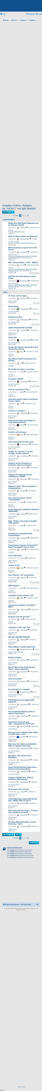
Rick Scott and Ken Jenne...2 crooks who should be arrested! (23, 811)
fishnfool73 (23, 660)
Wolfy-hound (24, 609)
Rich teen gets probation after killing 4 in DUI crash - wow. (23, 733)
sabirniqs (23, 228)
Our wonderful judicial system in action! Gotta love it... (21, 712)
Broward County (20, 232)
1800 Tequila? (13, 586)
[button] (28, 215)
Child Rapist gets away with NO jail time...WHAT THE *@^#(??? (22, 800)
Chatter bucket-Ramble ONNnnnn (25, 243)
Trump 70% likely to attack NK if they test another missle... (23, 348)
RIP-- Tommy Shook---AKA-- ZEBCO (23, 262)
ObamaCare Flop (15, 317)
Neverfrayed (24, 281)
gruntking (23, 803)
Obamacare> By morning (18, 789)
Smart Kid (12, 337)
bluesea (22, 558)
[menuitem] (2, 14)
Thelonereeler (24, 444)
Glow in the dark (15, 679)
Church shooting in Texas (18, 389)
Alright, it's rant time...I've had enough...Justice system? (20, 452)
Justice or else (14, 565)
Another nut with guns (17, 432)
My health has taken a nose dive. (21, 369)
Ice (21, 363)
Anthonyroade (24, 320)
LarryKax (23, 514)
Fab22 (22, 265)
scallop (22, 549)
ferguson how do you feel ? (19, 617)
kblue (22, 352)
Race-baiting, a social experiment (21, 647)
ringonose (23, 578)
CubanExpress (25, 309)
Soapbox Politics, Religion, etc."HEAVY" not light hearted (19, 207)
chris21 (22, 792)
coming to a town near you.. (19, 627)
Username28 (24, 704)
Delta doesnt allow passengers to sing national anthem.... (21, 421)
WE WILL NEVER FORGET (19, 637)
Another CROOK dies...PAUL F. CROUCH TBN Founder (21, 778)
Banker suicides (14, 657)
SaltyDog (23, 640)
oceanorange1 (24, 239)
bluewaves (23, 298)
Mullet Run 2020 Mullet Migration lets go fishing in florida (23, 224)
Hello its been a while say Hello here (23, 236)
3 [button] (25, 215)
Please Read (13, 306)
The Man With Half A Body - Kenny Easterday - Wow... (22, 823)
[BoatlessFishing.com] (21, 6)
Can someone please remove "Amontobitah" (20, 499)
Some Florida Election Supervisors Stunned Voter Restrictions (22, 768)
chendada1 (23, 252)
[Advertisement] (21, 113)
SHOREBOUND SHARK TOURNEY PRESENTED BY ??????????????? (22, 257)
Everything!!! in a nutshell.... (19, 689)
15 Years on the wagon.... (18, 296)
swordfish (23, 737)
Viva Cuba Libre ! (15, 556)
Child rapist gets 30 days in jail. (21, 442)
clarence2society (25, 340)
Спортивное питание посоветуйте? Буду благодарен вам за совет (23, 546)
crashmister (23, 413)
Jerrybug (23, 491)
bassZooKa (23, 672)
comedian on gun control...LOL (21, 595)
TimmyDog (23, 330)
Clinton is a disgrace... (17, 411)
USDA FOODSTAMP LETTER (20, 328)
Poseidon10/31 (25, 748)
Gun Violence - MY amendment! (21, 575)
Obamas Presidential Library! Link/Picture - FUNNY (20, 476)
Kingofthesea (24, 782)
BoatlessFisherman (26, 649)
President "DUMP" (15, 379)
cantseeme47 (24, 381)
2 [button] (22, 215)
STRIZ (22, 425)
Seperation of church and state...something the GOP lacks (21, 723)
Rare (21, 372)
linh (21, 619)
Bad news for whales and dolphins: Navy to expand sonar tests (22, 745)
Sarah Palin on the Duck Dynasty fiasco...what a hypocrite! (21, 668)
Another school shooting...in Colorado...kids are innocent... (20, 464)
